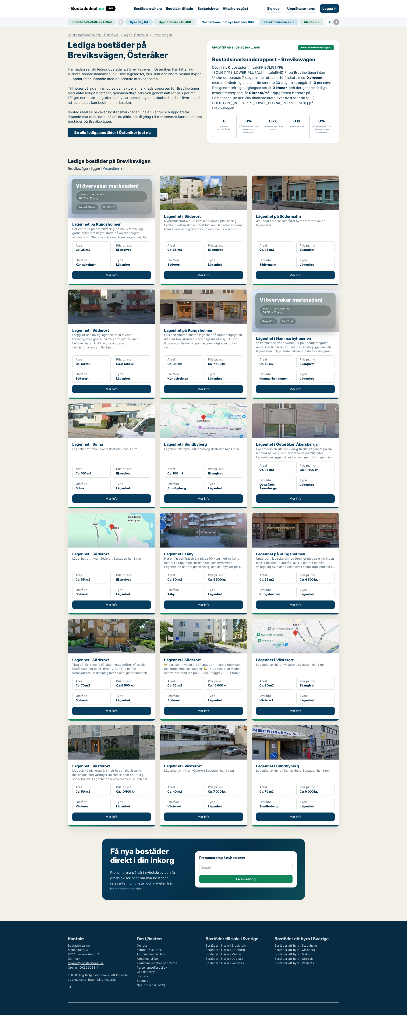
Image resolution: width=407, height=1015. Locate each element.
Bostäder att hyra (148, 8)
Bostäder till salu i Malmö (223, 954)
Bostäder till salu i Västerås (225, 963)
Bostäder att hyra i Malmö (293, 954)
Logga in (329, 8)
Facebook (70, 988)
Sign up (273, 8)
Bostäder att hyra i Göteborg (295, 949)
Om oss (142, 945)
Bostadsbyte (208, 8)
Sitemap (142, 980)
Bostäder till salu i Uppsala (224, 958)
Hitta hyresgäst (235, 8)
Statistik (142, 976)
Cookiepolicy (146, 971)
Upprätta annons (301, 8)
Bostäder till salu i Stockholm (226, 945)
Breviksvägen (162, 35)
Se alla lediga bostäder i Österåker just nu (112, 132)
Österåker (111, 168)
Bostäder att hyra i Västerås (294, 963)
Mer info (112, 275)
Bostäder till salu (179, 8)
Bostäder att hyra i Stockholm (296, 945)
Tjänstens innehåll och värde (157, 963)
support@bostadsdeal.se (85, 963)
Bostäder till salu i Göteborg (225, 949)
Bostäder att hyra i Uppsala (294, 958)
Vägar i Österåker (135, 35)
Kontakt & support (149, 949)
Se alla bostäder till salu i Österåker (93, 35)
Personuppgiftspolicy (152, 967)
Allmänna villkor (148, 958)
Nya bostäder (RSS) (151, 985)
